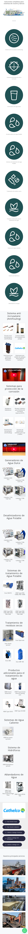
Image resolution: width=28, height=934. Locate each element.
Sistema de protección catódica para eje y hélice (20, 432)
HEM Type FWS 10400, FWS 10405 (20, 593)
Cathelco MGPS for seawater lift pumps (20, 337)
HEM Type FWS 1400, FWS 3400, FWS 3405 (20, 612)
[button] (24, 930)
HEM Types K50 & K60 (20, 795)
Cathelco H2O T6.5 (8, 478)
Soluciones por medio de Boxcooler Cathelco (8, 358)
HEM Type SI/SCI (8, 711)
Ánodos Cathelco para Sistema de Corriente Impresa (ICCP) (20, 411)
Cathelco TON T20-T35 (20, 481)
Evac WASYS (8, 593)
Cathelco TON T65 (20, 499)
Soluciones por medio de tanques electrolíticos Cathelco (19, 358)
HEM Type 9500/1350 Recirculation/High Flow (8, 793)
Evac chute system (8, 644)
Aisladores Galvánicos (8, 409)
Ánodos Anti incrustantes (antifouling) (8, 337)
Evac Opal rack (20, 640)
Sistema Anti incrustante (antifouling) (8, 431)
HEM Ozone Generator (8, 692)
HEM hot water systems (8, 738)
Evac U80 (8, 661)
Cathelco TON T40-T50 (8, 498)
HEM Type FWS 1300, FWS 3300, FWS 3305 (8, 612)
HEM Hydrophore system (8, 765)
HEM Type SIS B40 (20, 711)
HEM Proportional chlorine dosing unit (20, 693)
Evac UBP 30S (20, 662)
